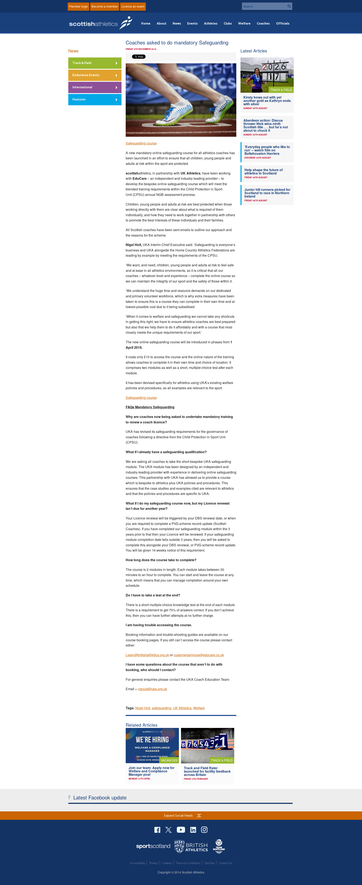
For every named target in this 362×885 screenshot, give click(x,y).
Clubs (228, 23)
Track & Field (81, 63)
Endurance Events (85, 75)
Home (145, 23)
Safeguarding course (141, 143)
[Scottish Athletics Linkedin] (193, 829)
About (161, 23)
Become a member (104, 6)
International (82, 87)
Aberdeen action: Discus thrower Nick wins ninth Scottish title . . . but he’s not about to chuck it (265, 125)
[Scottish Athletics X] (169, 829)
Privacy (153, 863)
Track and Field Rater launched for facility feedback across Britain (207, 771)
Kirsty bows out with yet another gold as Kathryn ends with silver (267, 100)
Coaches (263, 23)
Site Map (209, 863)
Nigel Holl (142, 707)
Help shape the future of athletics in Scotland (263, 171)
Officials (283, 23)
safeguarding (161, 707)
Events (192, 23)
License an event (133, 6)
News (177, 23)
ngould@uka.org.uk (152, 688)
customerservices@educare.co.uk (199, 654)
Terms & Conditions (188, 863)
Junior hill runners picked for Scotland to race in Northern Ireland (267, 193)
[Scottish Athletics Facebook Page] (157, 829)
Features (78, 99)
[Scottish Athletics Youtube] (181, 829)
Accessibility (137, 863)
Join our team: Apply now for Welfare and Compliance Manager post (152, 771)
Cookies (167, 863)
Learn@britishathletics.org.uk (147, 654)
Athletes (210, 23)
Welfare (244, 23)
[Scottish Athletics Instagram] (204, 829)
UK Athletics (182, 707)
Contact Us (225, 863)
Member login (78, 6)
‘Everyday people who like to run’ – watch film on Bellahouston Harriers (267, 150)
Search (288, 6)
